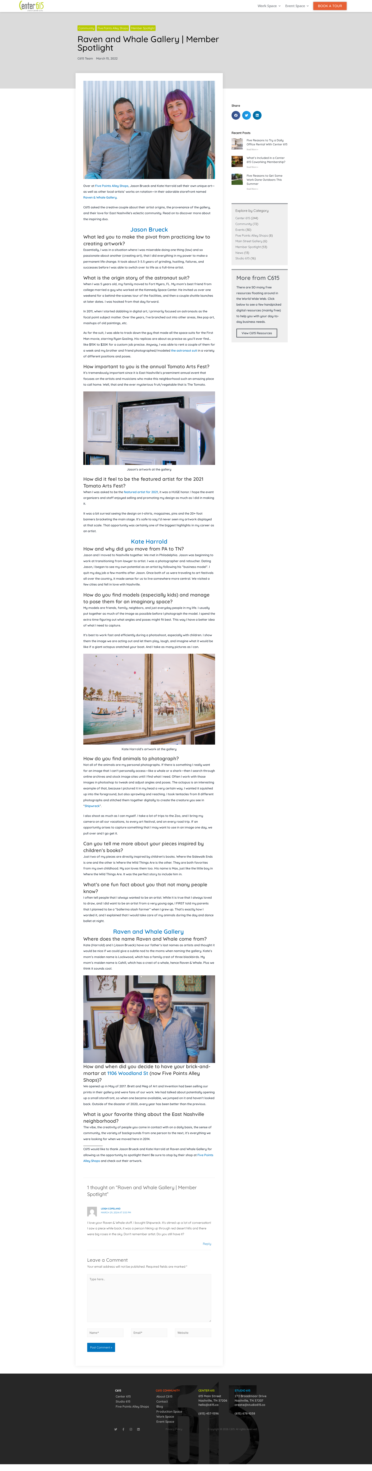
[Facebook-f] (123, 1429)
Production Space (169, 1411)
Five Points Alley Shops (113, 28)
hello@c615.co (208, 1405)
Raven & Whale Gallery (100, 197)
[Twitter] (115, 1429)
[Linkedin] (138, 1429)
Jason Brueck (149, 229)
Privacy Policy (174, 1429)
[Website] (193, 1333)
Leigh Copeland (111, 1208)
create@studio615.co (250, 1405)
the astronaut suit (184, 350)
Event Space (165, 1421)
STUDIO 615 (243, 1390)
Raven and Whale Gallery (148, 931)
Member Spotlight (143, 28)
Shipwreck (92, 806)
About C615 (164, 1396)
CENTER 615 (206, 1390)
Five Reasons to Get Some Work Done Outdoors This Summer (264, 180)
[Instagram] (130, 1429)
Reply (207, 1244)
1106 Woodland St (127, 1073)
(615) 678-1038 (245, 1413)
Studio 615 (242, 258)
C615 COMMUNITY (168, 1390)
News (239, 253)
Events (240, 230)
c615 (118, 1390)
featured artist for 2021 (141, 492)
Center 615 (242, 218)
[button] (236, 115)
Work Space (165, 1416)
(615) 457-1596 (208, 1413)
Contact (162, 1401)
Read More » (252, 149)
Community (86, 28)
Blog (159, 1406)
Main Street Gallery (248, 241)
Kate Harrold (149, 541)
